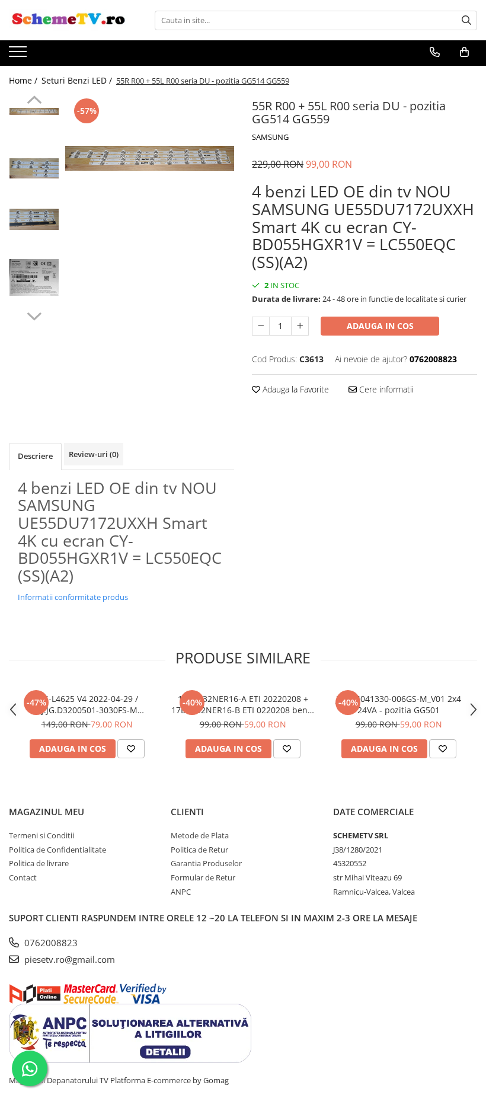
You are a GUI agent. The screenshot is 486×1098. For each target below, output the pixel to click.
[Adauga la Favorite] (131, 748)
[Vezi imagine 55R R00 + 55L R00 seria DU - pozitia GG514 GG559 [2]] (34, 219)
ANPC (181, 891)
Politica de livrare (39, 863)
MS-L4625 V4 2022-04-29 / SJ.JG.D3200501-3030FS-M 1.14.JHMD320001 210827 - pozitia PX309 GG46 (87, 704)
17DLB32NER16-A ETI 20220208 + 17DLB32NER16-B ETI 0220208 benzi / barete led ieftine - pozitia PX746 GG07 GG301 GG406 (242, 704)
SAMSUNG (270, 137)
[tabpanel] (149, 158)
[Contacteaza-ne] (434, 52)
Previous (34, 101)
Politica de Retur (199, 849)
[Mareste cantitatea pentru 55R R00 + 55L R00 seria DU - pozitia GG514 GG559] (300, 326)
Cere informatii (385, 389)
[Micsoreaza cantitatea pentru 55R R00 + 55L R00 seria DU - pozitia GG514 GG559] (261, 326)
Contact (23, 877)
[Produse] (19, 55)
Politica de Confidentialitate (57, 849)
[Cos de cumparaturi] (464, 52)
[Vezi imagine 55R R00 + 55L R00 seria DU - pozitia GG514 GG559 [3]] (34, 277)
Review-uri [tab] (94, 454)
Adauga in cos (380, 325)
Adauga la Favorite (294, 389)
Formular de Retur (203, 877)
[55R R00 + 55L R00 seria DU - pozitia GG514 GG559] (149, 158)
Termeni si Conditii (41, 835)
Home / (24, 80)
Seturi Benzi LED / (77, 80)
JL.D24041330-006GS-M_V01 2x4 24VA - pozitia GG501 (398, 704)
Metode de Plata (200, 835)
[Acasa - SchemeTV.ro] (68, 20)
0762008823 (50, 943)
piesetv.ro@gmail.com (68, 959)
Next (34, 315)
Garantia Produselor (206, 863)
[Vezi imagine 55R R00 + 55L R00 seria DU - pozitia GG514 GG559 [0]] (34, 111)
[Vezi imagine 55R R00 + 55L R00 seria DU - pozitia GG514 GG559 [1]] (34, 168)
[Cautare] (466, 20)
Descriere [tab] (35, 456)
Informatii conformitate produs (73, 597)
